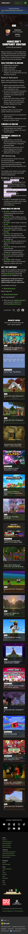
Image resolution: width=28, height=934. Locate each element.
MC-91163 (7, 217)
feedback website (19, 300)
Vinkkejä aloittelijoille (6, 869)
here (13, 205)
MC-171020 (7, 226)
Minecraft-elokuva (6, 857)
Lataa (3, 876)
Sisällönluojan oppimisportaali (8, 851)
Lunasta (4, 884)
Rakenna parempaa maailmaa (8, 855)
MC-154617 (7, 222)
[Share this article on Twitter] (14, 310)
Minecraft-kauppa (6, 864)
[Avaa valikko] (25, 3)
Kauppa (4, 862)
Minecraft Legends (6, 845)
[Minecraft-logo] (6, 3)
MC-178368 (7, 260)
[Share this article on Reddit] (18, 310)
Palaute (4, 872)
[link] (4, 824)
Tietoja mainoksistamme (20, 928)
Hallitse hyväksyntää (18, 911)
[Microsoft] (5, 923)
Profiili (3, 882)
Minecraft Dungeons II (7, 841)
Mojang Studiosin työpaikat (8, 853)
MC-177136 (7, 234)
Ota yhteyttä (5, 878)
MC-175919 (7, 230)
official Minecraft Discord (13, 304)
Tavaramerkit (11, 928)
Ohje (3, 870)
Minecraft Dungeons (6, 843)
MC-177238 (7, 241)
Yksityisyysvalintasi (17, 930)
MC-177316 (7, 254)
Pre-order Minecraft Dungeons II (12, 11)
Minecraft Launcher (9, 273)
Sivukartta (4, 874)
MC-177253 (7, 247)
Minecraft (4, 839)
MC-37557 (7, 211)
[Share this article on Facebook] (23, 310)
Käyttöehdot (3, 928)
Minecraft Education (6, 847)
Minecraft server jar (9, 288)
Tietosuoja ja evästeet (6, 926)
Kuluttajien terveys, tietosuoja (18, 926)
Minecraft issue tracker (10, 294)
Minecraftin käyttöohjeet (7, 911)
